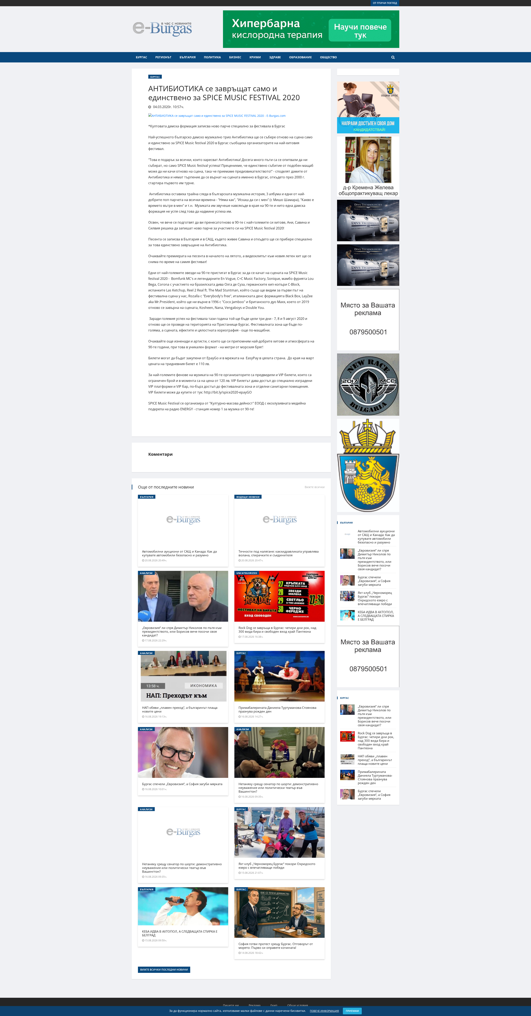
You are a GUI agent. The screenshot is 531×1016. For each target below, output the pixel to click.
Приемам (352, 1011)
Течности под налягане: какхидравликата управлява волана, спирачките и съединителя (279, 553)
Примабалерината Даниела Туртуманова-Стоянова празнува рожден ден (277, 709)
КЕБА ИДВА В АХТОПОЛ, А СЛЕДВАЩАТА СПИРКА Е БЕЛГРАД (179, 933)
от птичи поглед (385, 3)
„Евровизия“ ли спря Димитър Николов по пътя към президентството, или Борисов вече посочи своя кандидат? (182, 631)
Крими (255, 57)
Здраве (275, 57)
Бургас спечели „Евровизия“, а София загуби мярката (182, 784)
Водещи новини (247, 496)
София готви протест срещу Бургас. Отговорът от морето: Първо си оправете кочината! (276, 946)
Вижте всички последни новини (164, 969)
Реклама (255, 1005)
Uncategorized (246, 573)
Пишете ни (231, 1005)
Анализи (146, 573)
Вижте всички (315, 487)
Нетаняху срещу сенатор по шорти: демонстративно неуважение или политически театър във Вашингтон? (278, 787)
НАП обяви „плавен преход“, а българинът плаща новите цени (179, 709)
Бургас (141, 57)
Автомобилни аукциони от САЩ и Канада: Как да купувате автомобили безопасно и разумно (179, 553)
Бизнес (235, 57)
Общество (328, 57)
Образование (300, 57)
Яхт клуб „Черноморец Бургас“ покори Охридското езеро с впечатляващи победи (277, 866)
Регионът (163, 57)
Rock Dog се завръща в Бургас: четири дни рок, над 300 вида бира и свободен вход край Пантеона (277, 629)
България (188, 57)
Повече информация (324, 1011)
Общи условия (297, 1005)
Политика (212, 57)
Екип (273, 1005)
